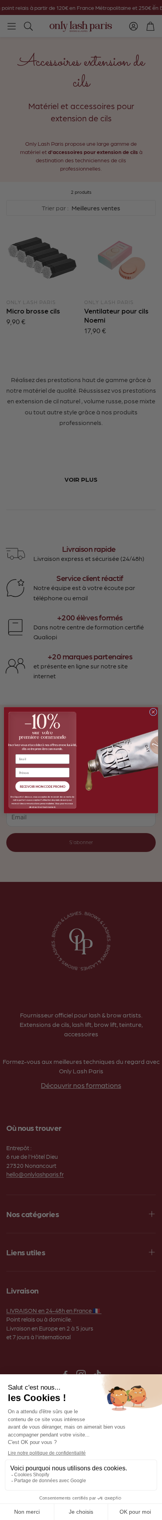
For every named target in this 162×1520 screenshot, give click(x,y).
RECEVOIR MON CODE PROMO (42, 786)
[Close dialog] (153, 712)
